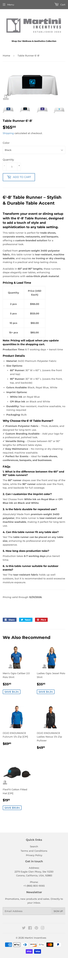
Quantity (8, 159)
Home (6, 55)
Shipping (8, 133)
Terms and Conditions (34, 850)
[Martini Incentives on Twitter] (24, 928)
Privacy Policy (34, 855)
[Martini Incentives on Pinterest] (36, 928)
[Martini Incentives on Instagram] (42, 928)
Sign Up (58, 911)
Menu (10, 4)
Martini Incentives (35, 937)
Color (6, 142)
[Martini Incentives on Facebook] (30, 928)
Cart (62, 4)
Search (34, 846)
